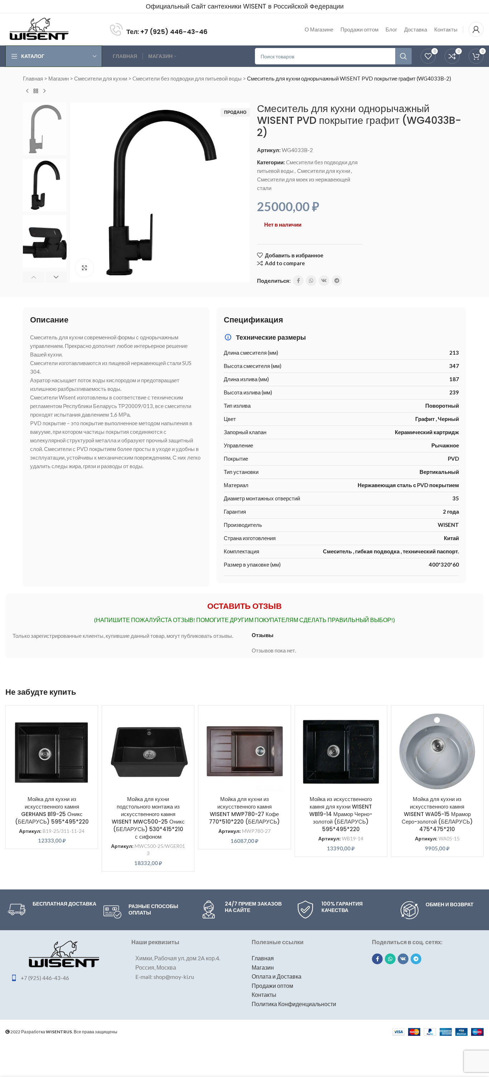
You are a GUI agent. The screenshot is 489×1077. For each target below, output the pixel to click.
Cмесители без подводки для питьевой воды (187, 78)
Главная (33, 78)
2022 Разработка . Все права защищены (63, 1031)
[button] (33, 277)
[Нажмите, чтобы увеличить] (84, 268)
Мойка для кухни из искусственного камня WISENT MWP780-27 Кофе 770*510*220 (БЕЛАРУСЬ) (244, 810)
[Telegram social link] (336, 280)
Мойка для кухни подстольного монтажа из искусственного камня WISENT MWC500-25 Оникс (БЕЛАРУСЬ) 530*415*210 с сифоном (148, 817)
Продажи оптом (272, 985)
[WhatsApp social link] (311, 280)
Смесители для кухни (100, 78)
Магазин (58, 78)
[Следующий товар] (44, 91)
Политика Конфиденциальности (294, 1003)
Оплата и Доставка (276, 976)
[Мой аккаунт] (476, 29)
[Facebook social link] (298, 280)
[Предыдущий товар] (27, 91)
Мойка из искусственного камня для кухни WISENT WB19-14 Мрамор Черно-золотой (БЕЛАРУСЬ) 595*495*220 (340, 814)
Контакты (264, 994)
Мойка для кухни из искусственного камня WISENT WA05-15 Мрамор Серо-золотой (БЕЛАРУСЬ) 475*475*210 (437, 814)
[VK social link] (324, 280)
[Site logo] (39, 28)
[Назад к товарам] (36, 91)
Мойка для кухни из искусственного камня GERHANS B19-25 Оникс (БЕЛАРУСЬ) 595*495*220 (52, 810)
